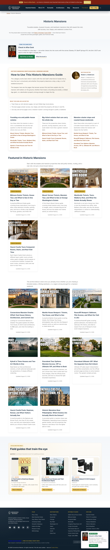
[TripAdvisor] (23, 527)
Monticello (70, 521)
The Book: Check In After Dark (92, 529)
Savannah (52, 517)
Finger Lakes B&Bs (73, 535)
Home (8, 13)
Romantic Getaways (37, 524)
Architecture (60, 8)
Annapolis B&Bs (72, 519)
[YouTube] (9, 527)
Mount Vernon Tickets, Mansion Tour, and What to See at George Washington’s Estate (23, 135)
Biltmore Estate (72, 517)
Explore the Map (36, 526)
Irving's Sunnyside (73, 526)
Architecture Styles (91, 519)
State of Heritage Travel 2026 (42, 32)
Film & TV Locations (91, 517)
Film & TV (41, 8)
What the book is (41, 56)
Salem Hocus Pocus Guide (75, 514)
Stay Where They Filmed (38, 519)
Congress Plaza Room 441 (75, 524)
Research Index (36, 528)
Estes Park (52, 533)
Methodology (35, 531)
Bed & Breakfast (90, 526)
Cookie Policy (54, 547)
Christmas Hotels (36, 521)
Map (68, 8)
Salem (51, 526)
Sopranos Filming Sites (74, 531)
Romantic (50, 8)
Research (76, 8)
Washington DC (54, 524)
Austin (51, 531)
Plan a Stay (94, 8)
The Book (85, 8)
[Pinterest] (14, 527)
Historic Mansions (90, 524)
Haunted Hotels (31, 8)
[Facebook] (18, 527)
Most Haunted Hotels (37, 517)
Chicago (52, 519)
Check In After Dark (26, 47)
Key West (52, 521)
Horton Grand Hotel (73, 533)
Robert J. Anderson (87, 75)
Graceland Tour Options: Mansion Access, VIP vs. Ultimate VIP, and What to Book (87, 145)
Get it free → (87, 2)
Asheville (52, 528)
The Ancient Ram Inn (73, 528)
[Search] (100, 8)
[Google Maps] (27, 527)
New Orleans (53, 514)
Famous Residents (91, 521)
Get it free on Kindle (26, 56)
